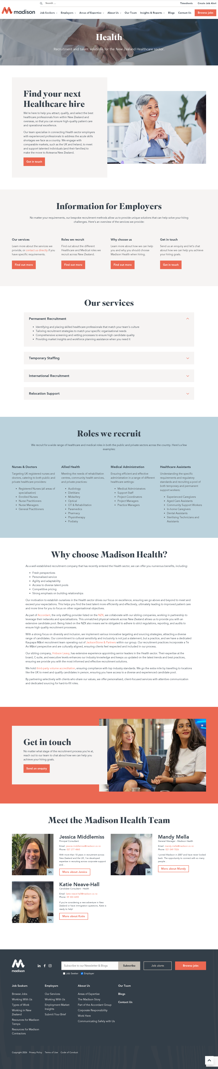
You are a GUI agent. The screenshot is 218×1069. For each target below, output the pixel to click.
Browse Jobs (19, 994)
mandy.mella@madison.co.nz (179, 846)
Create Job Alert (207, 3)
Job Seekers (47, 12)
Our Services (52, 994)
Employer (89, 973)
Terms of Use (51, 1052)
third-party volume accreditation (55, 668)
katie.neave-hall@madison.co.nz (81, 893)
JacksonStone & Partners (101, 642)
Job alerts (157, 965)
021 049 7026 (172, 849)
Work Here (84, 1016)
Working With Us (22, 999)
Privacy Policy (35, 1052)
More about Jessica (74, 872)
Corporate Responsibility (92, 1010)
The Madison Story (89, 999)
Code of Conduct (69, 1052)
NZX (101, 615)
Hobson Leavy (60, 653)
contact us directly (37, 250)
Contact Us (184, 12)
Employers (67, 12)
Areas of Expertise (90, 12)
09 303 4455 (73, 897)
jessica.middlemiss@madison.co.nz (83, 846)
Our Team (131, 12)
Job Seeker (72, 973)
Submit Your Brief (55, 1014)
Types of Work (20, 1005)
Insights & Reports (151, 12)
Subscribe (129, 965)
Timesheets (186, 3)
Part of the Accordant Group (95, 1005)
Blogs (171, 12)
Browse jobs (205, 12)
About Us (113, 12)
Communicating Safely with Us (96, 1021)
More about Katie (73, 916)
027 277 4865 (73, 849)
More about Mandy (173, 868)
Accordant (44, 615)
